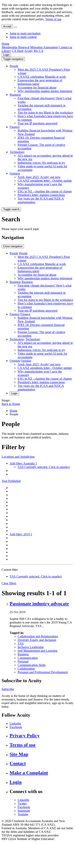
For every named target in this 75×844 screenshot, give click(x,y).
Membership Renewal (15, 47)
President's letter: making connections (41, 195)
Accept (7, 26)
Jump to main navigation (25, 33)
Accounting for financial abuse (37, 87)
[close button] (15, 27)
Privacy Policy (25, 735)
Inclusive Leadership (31, 647)
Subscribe (8, 689)
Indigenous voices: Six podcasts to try (41, 162)
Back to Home (11, 404)
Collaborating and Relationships (38, 636)
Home (5, 43)
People (14, 66)
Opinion (15, 173)
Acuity (28, 51)
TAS (21, 643)
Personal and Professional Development (43, 672)
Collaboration (26, 668)
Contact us (65, 47)
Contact (18, 763)
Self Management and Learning (37, 650)
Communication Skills (32, 665)
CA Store (18, 51)
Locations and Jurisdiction (18, 456)
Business (15, 94)
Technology (17, 152)
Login (6, 54)
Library (6, 51)
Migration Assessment (44, 47)
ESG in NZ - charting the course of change (45, 191)
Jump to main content (23, 37)
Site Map (19, 754)
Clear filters (9, 583)
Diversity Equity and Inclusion (37, 640)
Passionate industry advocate (39, 603)
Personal (23, 661)
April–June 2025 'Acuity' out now (39, 177)
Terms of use (53, 19)
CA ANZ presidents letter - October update (45, 180)
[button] (13, 59)
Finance (15, 127)
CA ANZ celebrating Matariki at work (42, 76)
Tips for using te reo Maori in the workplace (45, 112)
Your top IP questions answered (37, 123)
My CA (38, 51)
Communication (28, 658)
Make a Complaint (29, 772)
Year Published (11, 481)
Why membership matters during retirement (45, 91)
